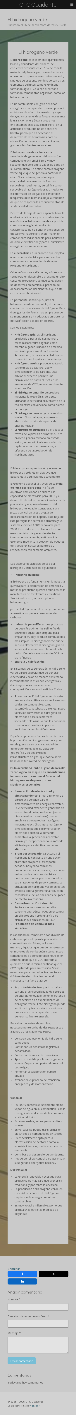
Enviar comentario (21, 1361)
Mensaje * (14, 1333)
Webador (34, 1405)
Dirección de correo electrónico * (28, 1316)
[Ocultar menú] (72, 4)
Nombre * (14, 1299)
